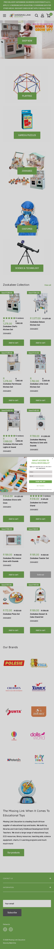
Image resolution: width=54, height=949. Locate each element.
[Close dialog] (52, 458)
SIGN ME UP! (40, 482)
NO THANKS (40, 486)
